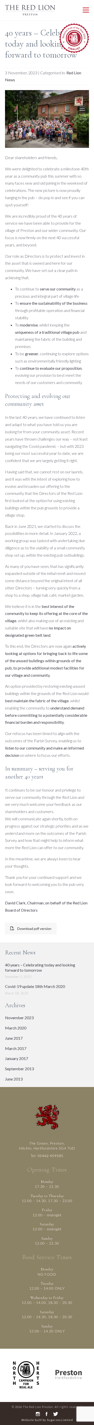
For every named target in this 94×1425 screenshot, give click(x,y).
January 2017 (16, 1058)
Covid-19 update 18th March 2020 (35, 986)
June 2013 (14, 1079)
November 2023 (19, 1017)
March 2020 (15, 1027)
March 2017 (15, 1048)
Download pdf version (34, 928)
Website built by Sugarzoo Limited (47, 1419)
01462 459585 (50, 1156)
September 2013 (19, 1068)
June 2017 (14, 1038)
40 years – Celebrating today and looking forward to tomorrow (40, 967)
